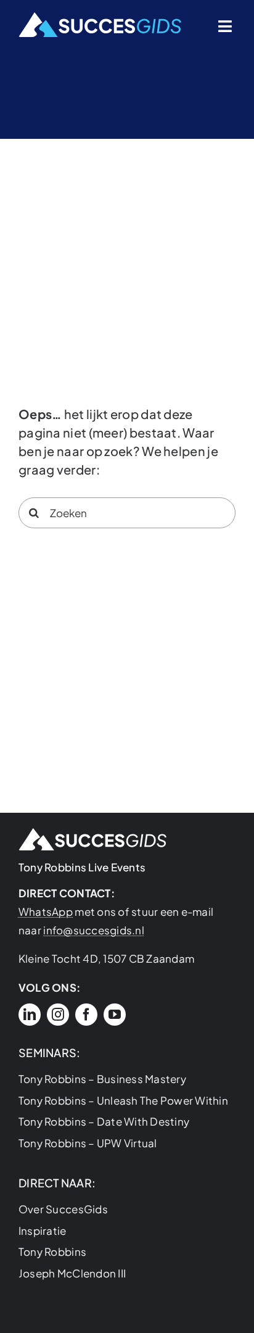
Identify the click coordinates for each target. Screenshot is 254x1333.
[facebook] (86, 1014)
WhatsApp (45, 911)
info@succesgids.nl (93, 930)
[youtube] (115, 1014)
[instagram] (58, 1014)
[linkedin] (29, 1014)
